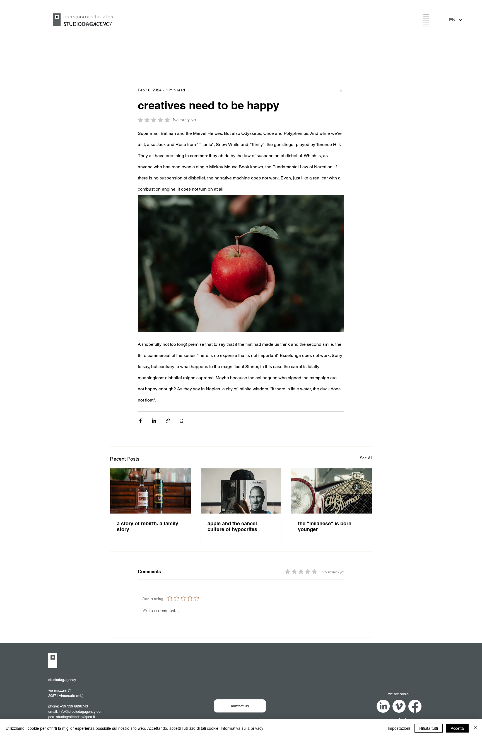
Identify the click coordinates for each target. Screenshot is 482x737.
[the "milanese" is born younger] (331, 491)
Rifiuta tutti (428, 728)
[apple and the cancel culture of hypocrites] (241, 491)
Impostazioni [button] (399, 728)
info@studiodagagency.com (81, 711)
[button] (426, 20)
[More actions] (341, 90)
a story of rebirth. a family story (147, 526)
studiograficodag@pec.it (75, 717)
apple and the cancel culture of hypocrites (232, 526)
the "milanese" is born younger (324, 526)
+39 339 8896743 (74, 706)
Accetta (457, 728)
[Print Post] (181, 420)
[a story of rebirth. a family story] (150, 491)
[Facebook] (414, 706)
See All (366, 458)
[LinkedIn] (383, 706)
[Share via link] (167, 420)
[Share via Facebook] (140, 420)
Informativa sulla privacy (242, 728)
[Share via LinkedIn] (154, 420)
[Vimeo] (399, 706)
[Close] (475, 728)
